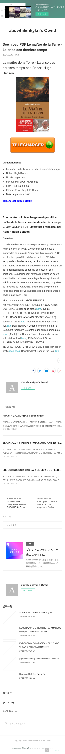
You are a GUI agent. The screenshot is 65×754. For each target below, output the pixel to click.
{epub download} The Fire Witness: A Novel (39, 658)
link (57, 351)
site (9, 325)
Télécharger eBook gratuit (17, 200)
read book (14, 351)
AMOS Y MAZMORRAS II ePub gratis (23, 415)
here (38, 308)
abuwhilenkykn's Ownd (32, 30)
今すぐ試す (42, 14)
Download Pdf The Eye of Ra (32, 673)
